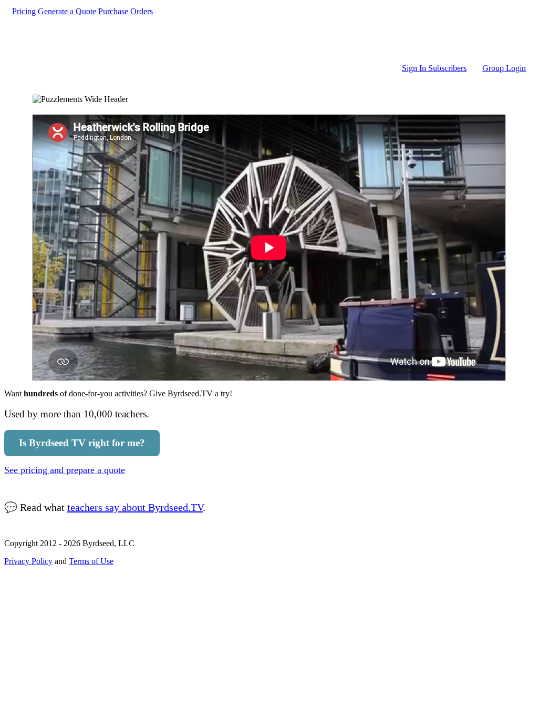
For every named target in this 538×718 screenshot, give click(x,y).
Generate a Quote (67, 11)
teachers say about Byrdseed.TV (135, 507)
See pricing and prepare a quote (64, 470)
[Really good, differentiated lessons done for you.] (269, 40)
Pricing (24, 11)
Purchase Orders (125, 11)
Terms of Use (91, 561)
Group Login (504, 68)
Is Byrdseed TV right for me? (82, 442)
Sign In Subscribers (434, 68)
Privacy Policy (28, 561)
